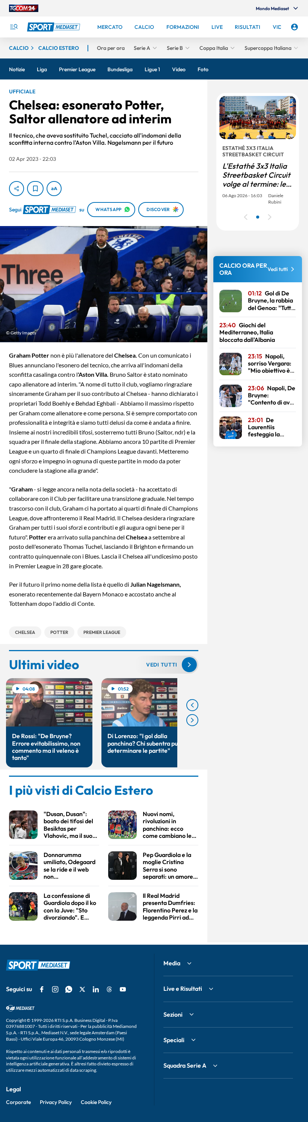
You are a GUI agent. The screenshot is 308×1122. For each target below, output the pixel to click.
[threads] (109, 989)
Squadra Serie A (184, 1065)
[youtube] (123, 989)
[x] (82, 989)
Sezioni (173, 1014)
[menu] (13, 26)
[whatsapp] (68, 989)
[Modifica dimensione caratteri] (54, 188)
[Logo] (54, 26)
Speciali (173, 1040)
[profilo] (294, 26)
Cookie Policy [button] (96, 1102)
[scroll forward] (192, 720)
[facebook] (41, 989)
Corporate (18, 1102)
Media (171, 963)
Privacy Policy (56, 1102)
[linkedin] (96, 989)
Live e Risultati (182, 988)
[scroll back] (192, 705)
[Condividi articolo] (16, 188)
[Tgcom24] (23, 8)
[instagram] (55, 989)
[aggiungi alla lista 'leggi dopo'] (35, 188)
